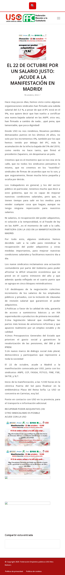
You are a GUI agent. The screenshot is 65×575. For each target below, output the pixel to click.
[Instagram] (58, 568)
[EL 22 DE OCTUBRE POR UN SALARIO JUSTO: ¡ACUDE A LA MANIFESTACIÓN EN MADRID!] (32, 46)
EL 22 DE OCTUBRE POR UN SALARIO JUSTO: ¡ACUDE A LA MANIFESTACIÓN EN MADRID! (32, 77)
